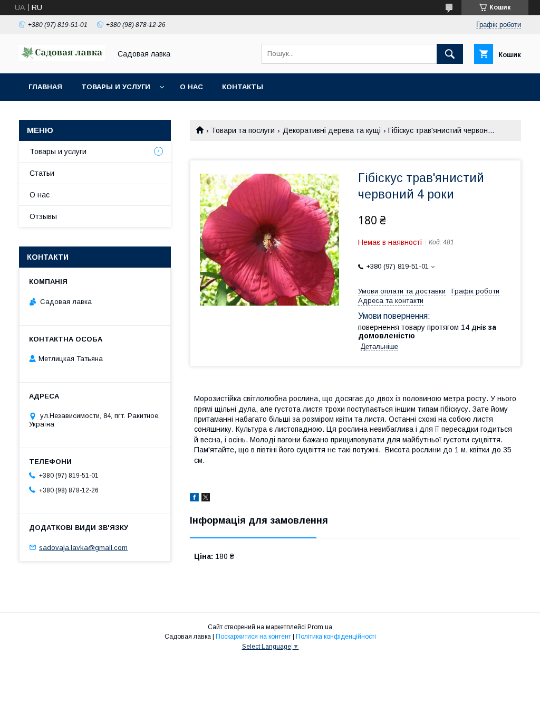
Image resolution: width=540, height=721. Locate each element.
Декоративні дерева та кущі (332, 130)
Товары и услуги (115, 87)
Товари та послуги (243, 130)
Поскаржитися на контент (253, 636)
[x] (205, 499)
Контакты (242, 87)
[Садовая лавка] (62, 58)
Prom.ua (319, 627)
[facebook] (194, 499)
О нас (191, 87)
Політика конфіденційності (336, 636)
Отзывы (43, 216)
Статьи (42, 173)
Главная (45, 87)
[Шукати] (450, 54)
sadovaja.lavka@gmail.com (83, 547)
